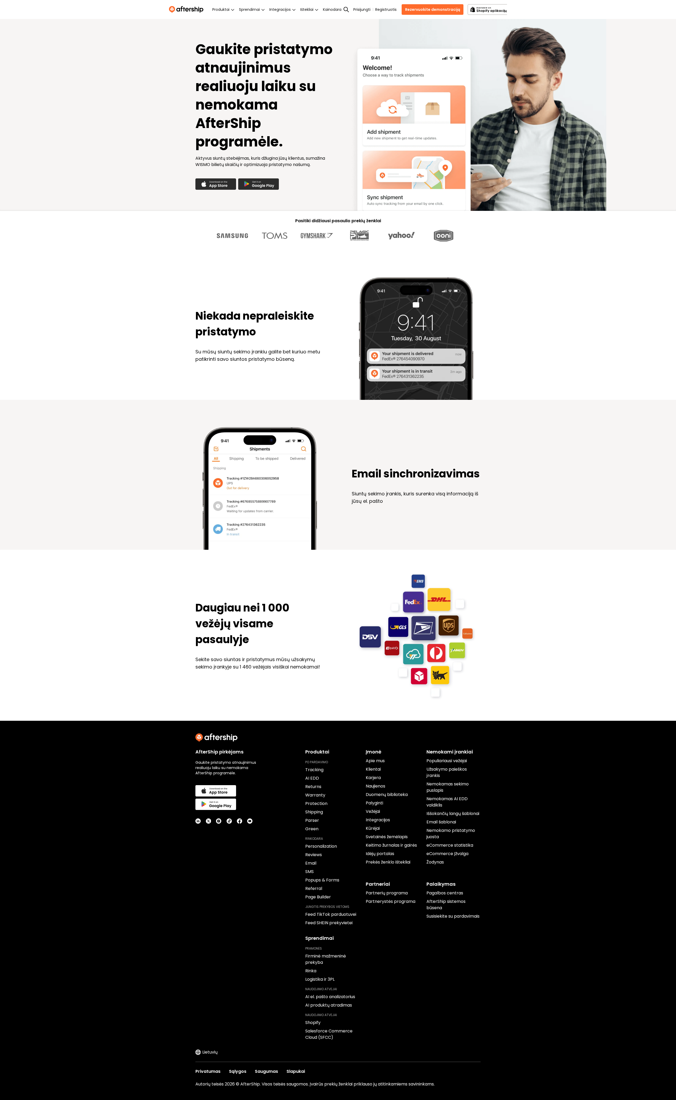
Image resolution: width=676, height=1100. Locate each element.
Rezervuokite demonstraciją (432, 9)
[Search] (346, 9)
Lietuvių (210, 1052)
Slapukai (296, 1071)
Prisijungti (361, 9)
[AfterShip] (187, 9)
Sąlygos (237, 1071)
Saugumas (266, 1071)
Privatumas (207, 1071)
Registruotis (385, 9)
